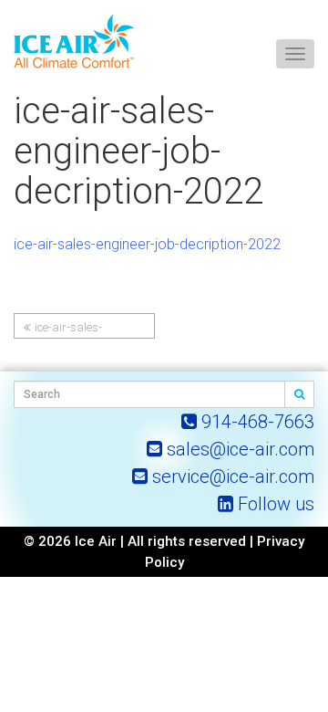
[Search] (299, 394)
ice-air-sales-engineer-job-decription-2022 (147, 244)
